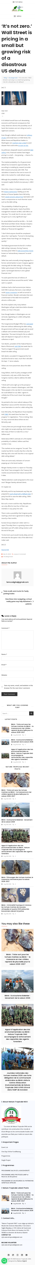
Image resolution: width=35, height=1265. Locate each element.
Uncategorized (8, 556)
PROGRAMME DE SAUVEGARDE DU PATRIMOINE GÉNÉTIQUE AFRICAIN (17, 1182)
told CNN (18, 346)
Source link (5, 550)
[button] (17, 16)
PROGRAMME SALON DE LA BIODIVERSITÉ (15, 1170)
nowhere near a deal (19, 143)
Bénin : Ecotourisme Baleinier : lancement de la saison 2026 (22, 741)
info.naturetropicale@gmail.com (11, 1237)
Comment (5, 628)
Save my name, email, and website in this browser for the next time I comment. (18, 686)
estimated (29, 324)
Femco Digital (22, 1261)
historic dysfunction (10, 192)
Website (4, 675)
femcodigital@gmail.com (17, 582)
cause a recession (11, 292)
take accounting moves (25, 251)
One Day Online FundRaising (11, 1152)
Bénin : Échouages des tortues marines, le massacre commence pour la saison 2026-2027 (17, 879)
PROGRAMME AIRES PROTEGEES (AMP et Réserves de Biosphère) (14, 1176)
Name (4, 654)
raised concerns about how (14, 197)
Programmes (5, 1156)
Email (3, 665)
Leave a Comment (20, 554)
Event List (4, 1147)
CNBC (6, 414)
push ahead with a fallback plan (20, 494)
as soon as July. (23, 145)
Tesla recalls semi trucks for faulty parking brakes (16, 592)
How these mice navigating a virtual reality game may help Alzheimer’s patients (18, 601)
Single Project (5, 1160)
